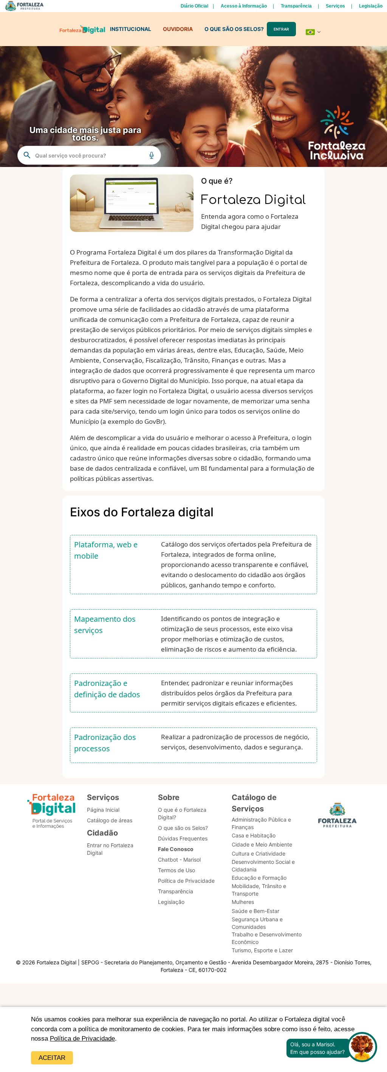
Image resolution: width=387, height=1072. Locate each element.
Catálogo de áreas (109, 820)
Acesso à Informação (244, 6)
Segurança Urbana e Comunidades (257, 923)
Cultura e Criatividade (258, 853)
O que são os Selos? (183, 828)
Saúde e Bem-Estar (255, 911)
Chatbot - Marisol (179, 859)
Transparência (296, 6)
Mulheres (243, 902)
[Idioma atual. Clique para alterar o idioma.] (313, 32)
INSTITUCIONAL (130, 29)
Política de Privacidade (82, 1038)
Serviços (335, 6)
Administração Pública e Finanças (261, 823)
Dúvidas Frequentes (182, 838)
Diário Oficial (194, 6)
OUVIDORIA (178, 29)
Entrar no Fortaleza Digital (110, 849)
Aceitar (52, 1057)
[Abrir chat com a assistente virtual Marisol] (362, 1048)
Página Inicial (103, 809)
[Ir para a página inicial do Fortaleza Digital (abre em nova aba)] (51, 812)
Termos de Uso (176, 870)
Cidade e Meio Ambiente (262, 844)
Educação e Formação (259, 877)
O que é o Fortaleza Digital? (182, 813)
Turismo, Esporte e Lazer (262, 950)
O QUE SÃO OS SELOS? (234, 29)
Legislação (370, 6)
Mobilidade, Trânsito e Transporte (259, 890)
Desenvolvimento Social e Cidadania (263, 866)
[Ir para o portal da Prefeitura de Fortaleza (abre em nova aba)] (337, 817)
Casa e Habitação (254, 835)
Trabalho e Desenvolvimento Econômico (267, 938)
